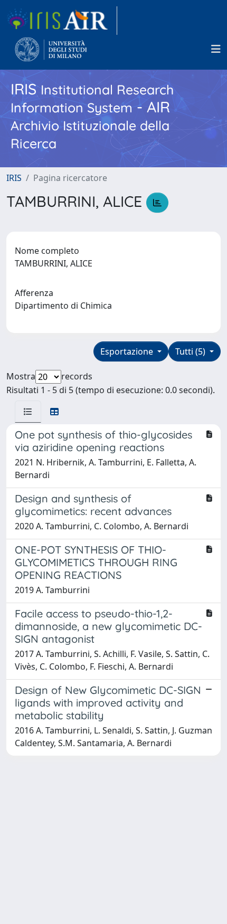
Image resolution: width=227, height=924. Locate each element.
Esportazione (127, 351)
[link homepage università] (51, 49)
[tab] (28, 412)
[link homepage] (61, 20)
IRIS (14, 178)
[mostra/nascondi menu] (216, 49)
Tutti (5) (191, 351)
